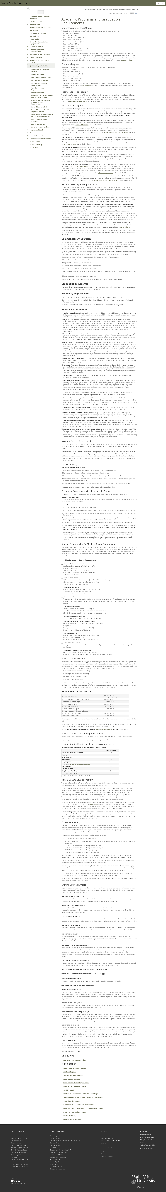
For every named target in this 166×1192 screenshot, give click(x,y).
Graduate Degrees (37, 74)
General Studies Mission (39, 107)
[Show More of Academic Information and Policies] (28, 60)
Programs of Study (37, 130)
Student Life (34, 39)
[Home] (15, 4)
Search (41, 12)
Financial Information (37, 136)
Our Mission (34, 30)
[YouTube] (19, 1181)
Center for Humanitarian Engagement (39, 43)
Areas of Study (35, 24)
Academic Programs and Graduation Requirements (39, 66)
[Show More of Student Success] (28, 57)
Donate (160, 3)
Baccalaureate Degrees (39, 80)
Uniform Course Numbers (40, 127)
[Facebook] (12, 1181)
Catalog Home (35, 142)
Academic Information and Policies (39, 61)
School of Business (82, 125)
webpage (93, 804)
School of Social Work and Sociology (106, 180)
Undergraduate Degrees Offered (40, 70)
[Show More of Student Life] (28, 39)
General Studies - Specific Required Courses (40, 111)
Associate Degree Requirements (37, 89)
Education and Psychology (78, 101)
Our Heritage (34, 36)
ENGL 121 (73, 764)
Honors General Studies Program (39, 120)
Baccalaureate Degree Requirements (39, 84)
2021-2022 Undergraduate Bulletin (95, 9)
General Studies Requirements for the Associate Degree (42, 115)
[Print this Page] (136, 13)
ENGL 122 (80, 764)
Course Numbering (38, 124)
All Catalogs (34, 147)
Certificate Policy (37, 93)
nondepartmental (70, 144)
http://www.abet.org (82, 166)
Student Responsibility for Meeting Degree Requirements (40, 102)
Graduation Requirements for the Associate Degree (42, 96)
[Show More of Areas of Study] (28, 24)
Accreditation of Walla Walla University (40, 17)
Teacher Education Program (41, 77)
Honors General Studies (104, 729)
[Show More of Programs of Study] (28, 130)
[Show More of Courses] (28, 133)
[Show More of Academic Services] (28, 47)
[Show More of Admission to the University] (28, 54)
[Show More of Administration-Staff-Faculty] (28, 139)
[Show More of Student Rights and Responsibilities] (28, 50)
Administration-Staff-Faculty (40, 139)
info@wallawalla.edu (146, 1134)
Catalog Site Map (36, 145)
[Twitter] (16, 1181)
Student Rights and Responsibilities (37, 50)
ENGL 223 (87, 764)
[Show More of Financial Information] (28, 136)
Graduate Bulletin (127, 60)
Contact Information (37, 21)
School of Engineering (105, 173)
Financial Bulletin (124, 227)
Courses (33, 133)
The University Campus (38, 33)
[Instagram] (14, 1181)
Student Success (36, 57)
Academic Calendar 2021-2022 (40, 27)
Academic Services (36, 47)
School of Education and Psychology (116, 132)
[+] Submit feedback (146, 1148)
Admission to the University (40, 54)
